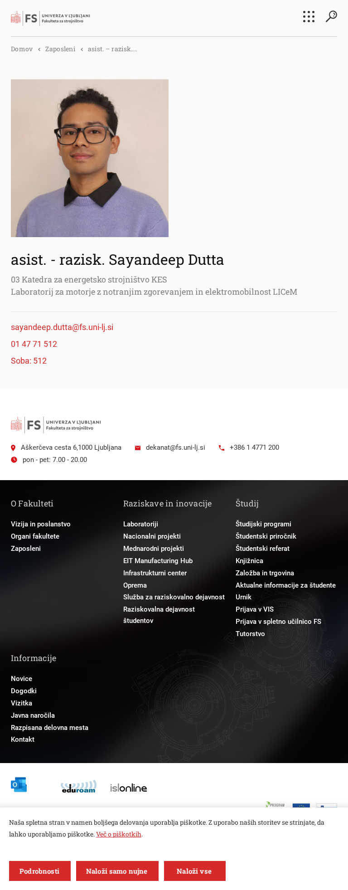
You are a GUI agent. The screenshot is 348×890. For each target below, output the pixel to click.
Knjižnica (249, 561)
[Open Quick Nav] (308, 16)
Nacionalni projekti (152, 536)
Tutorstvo (250, 634)
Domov (22, 48)
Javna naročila (33, 715)
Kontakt (22, 739)
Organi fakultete (35, 536)
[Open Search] (331, 16)
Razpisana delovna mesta (49, 728)
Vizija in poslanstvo (41, 524)
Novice (21, 679)
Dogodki (24, 691)
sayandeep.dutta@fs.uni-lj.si (62, 327)
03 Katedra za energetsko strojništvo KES (89, 279)
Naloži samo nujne (117, 870)
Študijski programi (263, 524)
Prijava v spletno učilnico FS (278, 622)
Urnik (243, 597)
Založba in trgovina (265, 573)
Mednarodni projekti (153, 549)
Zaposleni (60, 48)
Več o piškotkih (118, 834)
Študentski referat (263, 549)
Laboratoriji (140, 524)
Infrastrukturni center (155, 573)
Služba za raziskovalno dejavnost (174, 597)
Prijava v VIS (255, 609)
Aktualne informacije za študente (286, 585)
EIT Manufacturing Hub (158, 561)
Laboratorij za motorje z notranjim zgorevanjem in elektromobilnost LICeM (154, 291)
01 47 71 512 (34, 344)
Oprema (135, 585)
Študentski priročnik (266, 536)
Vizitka (21, 703)
